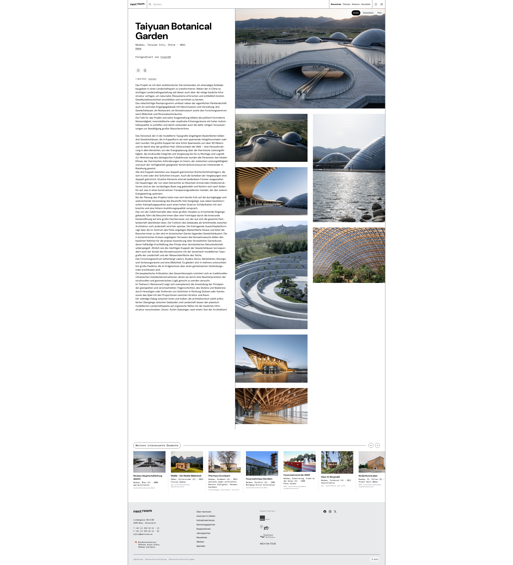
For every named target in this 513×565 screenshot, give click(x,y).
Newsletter (201, 537)
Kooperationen (203, 528)
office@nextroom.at (143, 534)
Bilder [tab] (356, 12)
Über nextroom (203, 511)
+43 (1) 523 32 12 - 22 (147, 531)
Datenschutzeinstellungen (181, 559)
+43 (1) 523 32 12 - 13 (147, 528)
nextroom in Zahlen (205, 516)
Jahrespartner (203, 533)
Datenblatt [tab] (368, 12)
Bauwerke (336, 4)
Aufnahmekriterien (205, 520)
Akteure (356, 4)
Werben (200, 541)
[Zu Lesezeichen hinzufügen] (138, 70)
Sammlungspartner (205, 524)
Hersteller (366, 4)
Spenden (200, 546)
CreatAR (166, 57)
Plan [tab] (380, 12)
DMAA (138, 48)
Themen (346, 4)
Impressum (138, 559)
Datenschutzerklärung (156, 559)
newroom (152, 79)
